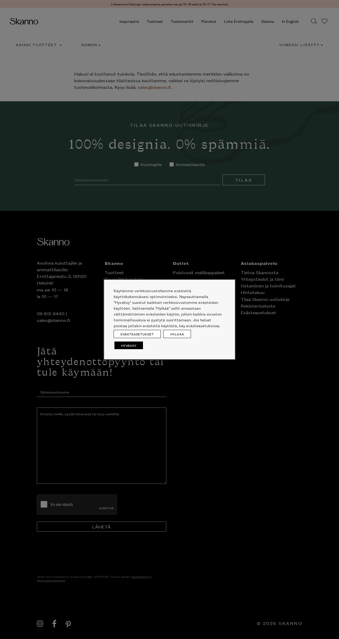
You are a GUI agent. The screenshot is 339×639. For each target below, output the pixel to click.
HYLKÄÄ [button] (177, 333)
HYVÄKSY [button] (128, 345)
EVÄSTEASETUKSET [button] (137, 333)
